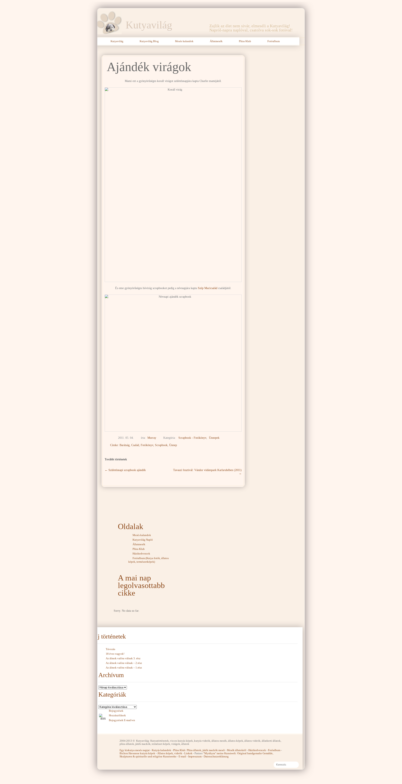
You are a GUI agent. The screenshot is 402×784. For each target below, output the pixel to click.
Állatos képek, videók (169, 753)
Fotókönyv (147, 445)
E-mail (182, 756)
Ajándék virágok (149, 67)
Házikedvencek (141, 553)
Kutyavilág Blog (149, 41)
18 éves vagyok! (115, 653)
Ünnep (173, 445)
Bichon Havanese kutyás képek (137, 753)
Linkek (188, 753)
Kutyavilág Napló (143, 539)
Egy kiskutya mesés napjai (135, 750)
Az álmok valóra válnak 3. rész (123, 658)
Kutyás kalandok (161, 750)
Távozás (110, 649)
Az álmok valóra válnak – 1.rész (124, 667)
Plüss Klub (245, 41)
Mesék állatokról (236, 750)
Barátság (125, 445)
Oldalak (130, 526)
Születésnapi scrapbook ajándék (125, 470)
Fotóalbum (273, 41)
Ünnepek (214, 437)
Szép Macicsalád (207, 288)
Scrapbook (161, 445)
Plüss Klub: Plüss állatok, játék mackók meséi (199, 750)
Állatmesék (216, 41)
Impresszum (195, 756)
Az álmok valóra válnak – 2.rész (124, 663)
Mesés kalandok (184, 41)
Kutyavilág (149, 25)
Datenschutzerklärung (216, 756)
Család (135, 445)
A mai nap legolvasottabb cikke (141, 585)
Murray (151, 437)
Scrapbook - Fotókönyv (192, 437)
